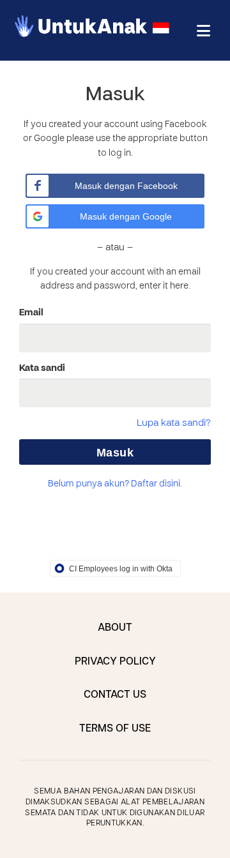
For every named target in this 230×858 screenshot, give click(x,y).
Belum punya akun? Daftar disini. (115, 484)
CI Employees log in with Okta (120, 568)
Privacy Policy (115, 662)
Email (31, 312)
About (115, 628)
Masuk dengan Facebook (126, 186)
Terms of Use (115, 729)
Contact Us (115, 695)
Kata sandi (42, 368)
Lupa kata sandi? (174, 423)
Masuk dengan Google (126, 216)
